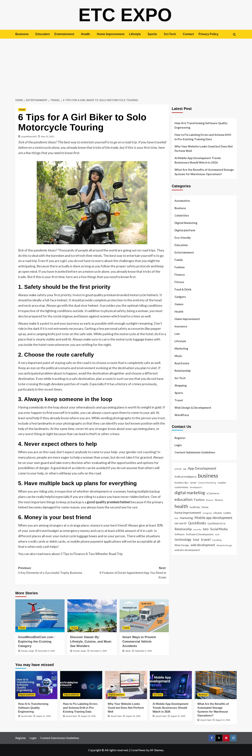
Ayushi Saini (26, 716)
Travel (22, 109)
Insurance (181, 326)
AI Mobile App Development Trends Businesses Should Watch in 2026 (198, 160)
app (184, 468)
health (181, 506)
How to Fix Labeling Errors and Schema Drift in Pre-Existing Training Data (203, 137)
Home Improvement (110, 34)
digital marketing (190, 492)
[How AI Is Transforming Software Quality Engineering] (36, 685)
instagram (207, 513)
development (196, 487)
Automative (182, 200)
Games (179, 304)
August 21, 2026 (43, 716)
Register (180, 438)
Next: (133, 572)
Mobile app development (213, 517)
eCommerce (212, 493)
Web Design (182, 544)
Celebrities (182, 215)
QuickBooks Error (216, 523)
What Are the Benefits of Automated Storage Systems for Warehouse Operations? (204, 172)
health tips (195, 507)
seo (206, 529)
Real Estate (182, 363)
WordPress (182, 415)
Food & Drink (183, 289)
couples (222, 482)
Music (178, 355)
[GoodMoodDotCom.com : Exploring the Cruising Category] (40, 615)
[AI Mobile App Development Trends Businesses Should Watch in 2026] (171, 685)
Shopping (181, 385)
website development (187, 549)
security (197, 529)
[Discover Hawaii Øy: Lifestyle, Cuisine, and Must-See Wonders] (92, 615)
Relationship (183, 370)
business (208, 475)
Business (22, 34)
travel (206, 539)
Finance (180, 274)
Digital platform (185, 230)
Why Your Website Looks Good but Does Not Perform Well (204, 148)
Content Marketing (207, 482)
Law (177, 333)
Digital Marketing (186, 222)
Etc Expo (125, 14)
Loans (227, 512)
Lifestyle (135, 34)
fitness (219, 499)
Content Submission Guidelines (195, 452)
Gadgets (180, 296)
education (183, 499)
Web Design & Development (193, 407)
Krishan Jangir (27, 651)
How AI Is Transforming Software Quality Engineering (201, 125)
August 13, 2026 (222, 720)
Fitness (179, 282)
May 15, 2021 (47, 136)
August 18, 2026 (133, 716)
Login (178, 445)
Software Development (200, 534)
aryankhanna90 (29, 136)
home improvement (188, 512)
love (176, 518)
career (193, 482)
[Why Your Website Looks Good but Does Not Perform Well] (126, 685)
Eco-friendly (183, 237)
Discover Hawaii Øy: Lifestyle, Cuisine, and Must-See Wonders (91, 641)
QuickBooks (197, 523)
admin (128, 651)
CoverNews (138, 750)
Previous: (50, 570)
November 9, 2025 (46, 651)
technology (183, 539)
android (178, 469)
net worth (181, 523)
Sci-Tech (170, 34)
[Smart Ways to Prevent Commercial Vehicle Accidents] (144, 615)
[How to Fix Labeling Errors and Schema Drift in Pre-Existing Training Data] (81, 685)
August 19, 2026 (88, 716)
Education (42, 34)
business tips (181, 482)
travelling (216, 540)
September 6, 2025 (143, 651)
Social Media (219, 529)
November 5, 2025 (98, 651)
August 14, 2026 (178, 716)
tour (196, 539)
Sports (152, 34)
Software (179, 534)
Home (204, 507)
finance (209, 500)
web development (203, 545)
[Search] (234, 34)
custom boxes (181, 487)
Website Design (224, 545)
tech (217, 534)
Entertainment (64, 34)
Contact (188, 34)
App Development (202, 468)
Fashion (180, 267)
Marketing (181, 348)
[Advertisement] (126, 66)
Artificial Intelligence (185, 476)
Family (179, 259)
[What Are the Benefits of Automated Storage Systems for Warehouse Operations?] (216, 685)
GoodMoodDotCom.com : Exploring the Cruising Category (36, 641)
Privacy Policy (208, 34)
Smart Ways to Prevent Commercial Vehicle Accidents (139, 641)
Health (85, 34)
